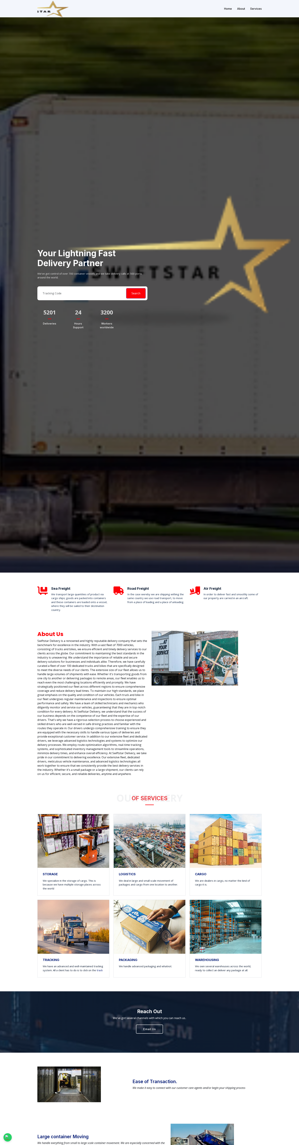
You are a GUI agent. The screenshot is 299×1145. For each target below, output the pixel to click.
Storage (50, 874)
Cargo (200, 874)
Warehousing (207, 960)
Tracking (51, 960)
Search (136, 293)
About (241, 8)
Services (256, 8)
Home (228, 8)
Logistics (127, 874)
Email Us (149, 1029)
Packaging (128, 960)
